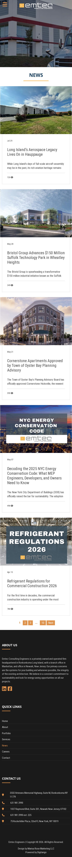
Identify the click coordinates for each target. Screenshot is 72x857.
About (5, 727)
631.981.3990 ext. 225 (20, 815)
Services (6, 739)
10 (43, 622)
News (5, 745)
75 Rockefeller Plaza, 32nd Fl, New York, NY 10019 (34, 821)
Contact (6, 757)
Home (5, 721)
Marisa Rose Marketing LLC (41, 848)
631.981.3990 (16, 802)
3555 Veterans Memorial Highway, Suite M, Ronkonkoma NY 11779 (39, 794)
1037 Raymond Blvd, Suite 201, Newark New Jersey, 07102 (38, 809)
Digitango (42, 852)
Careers (6, 751)
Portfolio (6, 733)
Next (50, 622)
